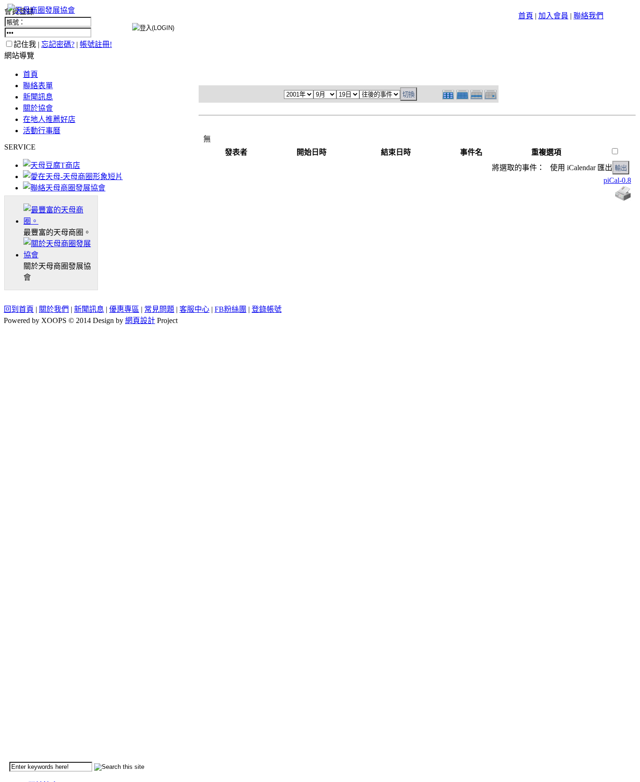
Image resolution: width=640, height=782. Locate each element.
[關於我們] (60, 255)
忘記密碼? (57, 44)
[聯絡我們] (64, 188)
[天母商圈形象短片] (73, 176)
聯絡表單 (38, 86)
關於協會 (38, 108)
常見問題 (159, 309)
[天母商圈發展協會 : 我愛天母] (41, 10)
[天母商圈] (60, 221)
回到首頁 (19, 309)
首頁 (525, 16)
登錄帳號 (267, 309)
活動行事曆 (41, 131)
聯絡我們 (588, 16)
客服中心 (194, 309)
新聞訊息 (38, 97)
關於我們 (54, 309)
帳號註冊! (96, 44)
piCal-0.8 (617, 180)
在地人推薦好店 (49, 119)
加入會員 (553, 16)
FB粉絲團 (230, 309)
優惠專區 (124, 309)
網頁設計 (140, 320)
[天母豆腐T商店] (51, 165)
